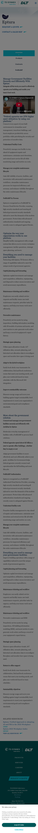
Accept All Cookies (19, 825)
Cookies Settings (19, 829)
